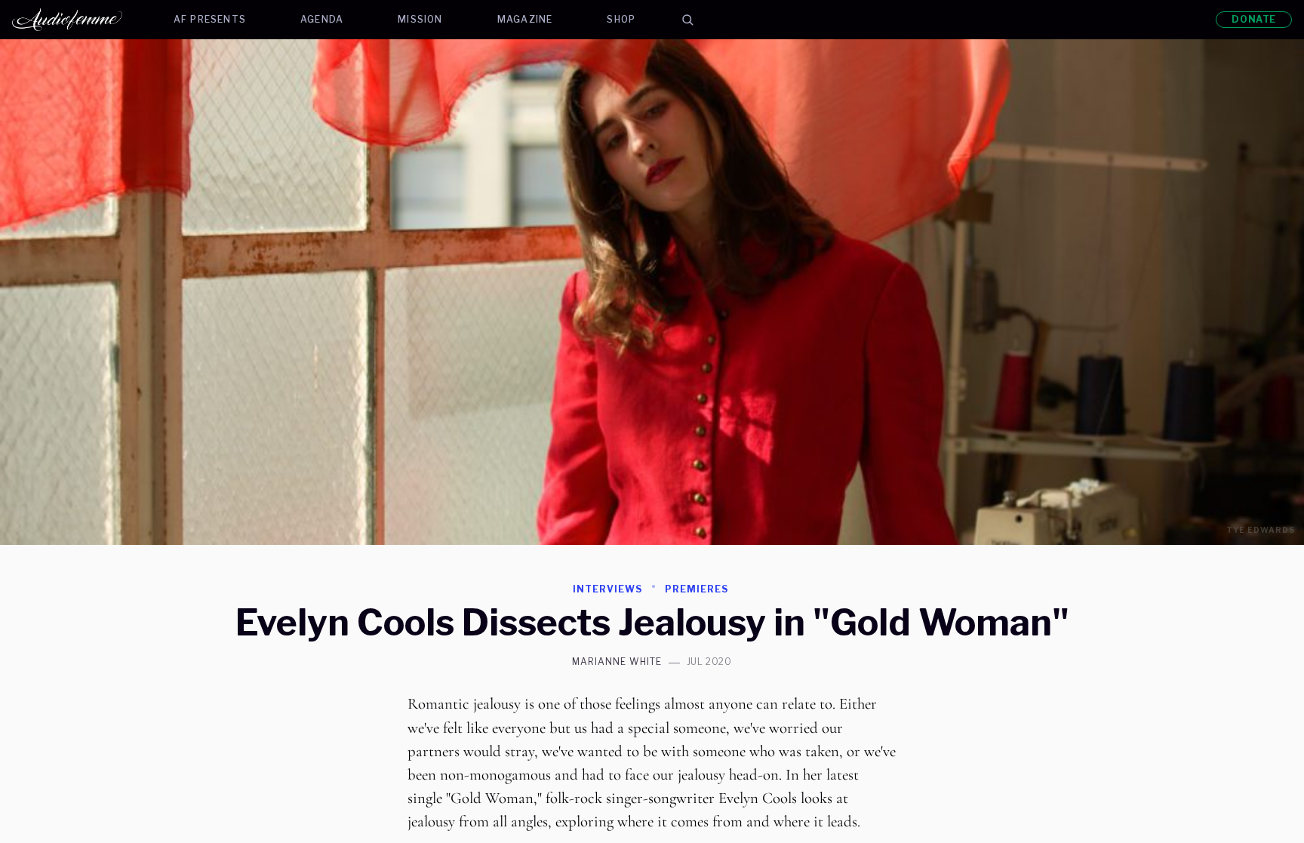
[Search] (687, 19)
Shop (621, 19)
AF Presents (210, 19)
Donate (1254, 19)
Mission (420, 19)
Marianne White (616, 661)
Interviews (607, 589)
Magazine (525, 19)
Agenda (321, 19)
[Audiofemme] (79, 19)
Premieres (696, 589)
